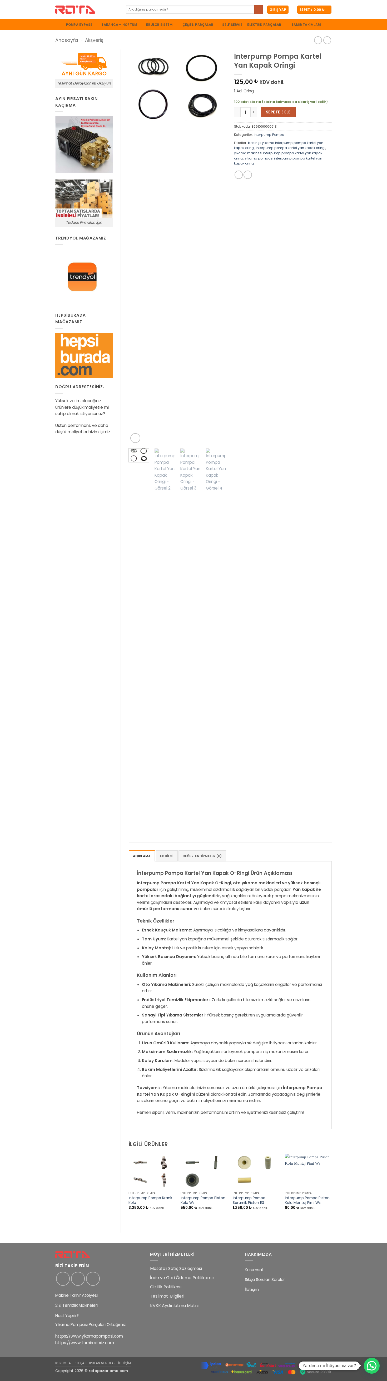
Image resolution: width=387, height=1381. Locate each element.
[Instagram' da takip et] (78, 1278)
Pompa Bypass (79, 24)
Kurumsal (254, 1270)
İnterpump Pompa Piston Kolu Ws (203, 1200)
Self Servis (232, 25)
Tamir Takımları (306, 25)
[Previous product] (327, 40)
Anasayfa (66, 40)
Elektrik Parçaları (264, 24)
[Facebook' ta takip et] (63, 1278)
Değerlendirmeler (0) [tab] (202, 856)
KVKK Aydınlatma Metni (174, 1306)
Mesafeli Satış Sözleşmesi (176, 1268)
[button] (278, 10)
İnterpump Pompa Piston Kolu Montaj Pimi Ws (307, 1200)
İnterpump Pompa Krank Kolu (150, 1200)
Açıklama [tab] (142, 856)
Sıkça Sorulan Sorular (265, 1279)
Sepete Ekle (278, 112)
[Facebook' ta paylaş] (239, 175)
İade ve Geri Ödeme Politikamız (182, 1278)
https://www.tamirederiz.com (84, 1342)
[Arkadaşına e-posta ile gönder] (248, 175)
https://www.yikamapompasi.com (89, 1336)
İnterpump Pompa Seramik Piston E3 (249, 1200)
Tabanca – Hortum (119, 24)
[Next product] (318, 40)
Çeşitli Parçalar (198, 24)
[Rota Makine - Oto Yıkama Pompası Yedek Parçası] (86, 9)
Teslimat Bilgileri (167, 1296)
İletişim (252, 1289)
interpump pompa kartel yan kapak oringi (290, 148)
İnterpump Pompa (269, 134)
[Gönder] (258, 9)
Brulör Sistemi (159, 24)
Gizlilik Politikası (165, 1287)
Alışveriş (94, 40)
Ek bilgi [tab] (166, 856)
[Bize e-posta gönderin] (93, 1278)
